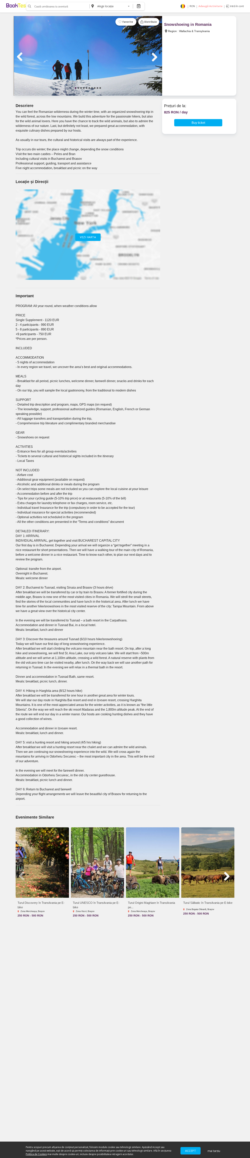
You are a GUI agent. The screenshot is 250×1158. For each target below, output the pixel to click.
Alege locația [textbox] (105, 6)
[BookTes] (16, 6)
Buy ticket (198, 122)
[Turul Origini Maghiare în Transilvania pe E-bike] (152, 862)
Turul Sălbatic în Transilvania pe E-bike (207, 902)
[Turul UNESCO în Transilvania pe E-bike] (97, 862)
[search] (29, 6)
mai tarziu (214, 1151)
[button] (75, 88)
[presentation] (20, 57)
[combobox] (113, 6)
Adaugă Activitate (210, 6)
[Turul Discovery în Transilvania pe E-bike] (42, 862)
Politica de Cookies (36, 1154)
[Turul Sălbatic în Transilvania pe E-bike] (208, 862)
